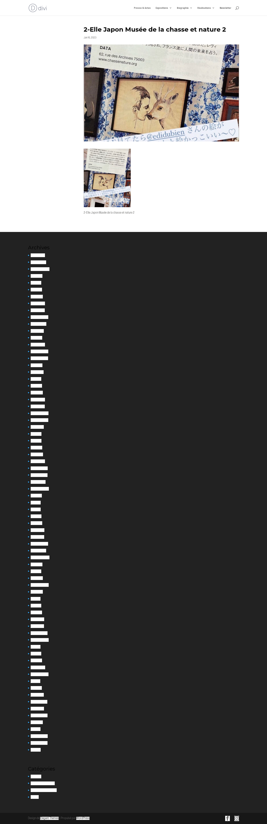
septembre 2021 (40, 489)
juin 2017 (35, 681)
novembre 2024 (39, 317)
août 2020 (36, 564)
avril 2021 (36, 516)
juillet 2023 (37, 372)
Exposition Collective (43, 783)
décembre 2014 (39, 736)
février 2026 (38, 255)
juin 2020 (36, 571)
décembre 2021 (39, 468)
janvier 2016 (37, 708)
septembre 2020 (40, 557)
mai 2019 (35, 599)
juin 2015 (35, 729)
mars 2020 (37, 578)
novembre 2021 (39, 475)
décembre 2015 (39, 715)
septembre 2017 (39, 674)
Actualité (36, 776)
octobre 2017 (38, 667)
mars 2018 (36, 660)
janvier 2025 (38, 310)
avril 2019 (36, 605)
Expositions (162, 7)
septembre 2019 (40, 585)
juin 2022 (36, 434)
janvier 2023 (38, 406)
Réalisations (204, 7)
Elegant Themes (49, 818)
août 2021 (36, 495)
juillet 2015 (37, 722)
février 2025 (38, 303)
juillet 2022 (37, 427)
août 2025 (36, 276)
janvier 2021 (37, 537)
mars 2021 (36, 523)
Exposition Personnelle (44, 790)
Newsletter (225, 7)
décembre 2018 (39, 633)
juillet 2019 (37, 592)
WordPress (83, 818)
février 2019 (37, 619)
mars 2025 (37, 296)
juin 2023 (36, 379)
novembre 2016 (39, 702)
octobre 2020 (38, 550)
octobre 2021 (38, 482)
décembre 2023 (39, 351)
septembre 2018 (40, 640)
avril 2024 (36, 338)
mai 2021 (36, 509)
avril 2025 (36, 289)
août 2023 (36, 365)
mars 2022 (37, 454)
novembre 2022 (39, 420)
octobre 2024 (38, 324)
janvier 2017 (37, 695)
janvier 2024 (38, 344)
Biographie (183, 7)
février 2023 (38, 399)
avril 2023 (36, 386)
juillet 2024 (37, 331)
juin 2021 (36, 502)
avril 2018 (36, 653)
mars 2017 (36, 688)
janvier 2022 (38, 461)
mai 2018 (35, 647)
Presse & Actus (142, 7)
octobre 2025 (38, 262)
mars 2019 (36, 612)
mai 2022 (36, 441)
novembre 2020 (39, 544)
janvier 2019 (37, 626)
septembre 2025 (40, 269)
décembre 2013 (39, 743)
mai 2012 (36, 750)
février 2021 (37, 530)
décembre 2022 (39, 413)
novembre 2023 (39, 358)
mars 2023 (37, 392)
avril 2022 (36, 447)
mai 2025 (36, 283)
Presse (35, 797)
